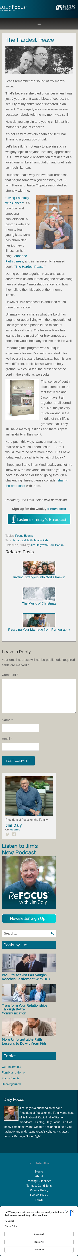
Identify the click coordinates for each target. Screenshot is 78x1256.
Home (39, 1171)
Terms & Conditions (39, 1185)
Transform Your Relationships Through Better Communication (24, 1009)
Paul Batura (14, 830)
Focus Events (24, 535)
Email (7, 738)
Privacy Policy (39, 1190)
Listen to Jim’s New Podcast (20, 849)
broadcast (19, 540)
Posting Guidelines (39, 1181)
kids (45, 540)
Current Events (11, 1066)
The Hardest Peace (29, 266)
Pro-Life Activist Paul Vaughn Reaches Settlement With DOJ (26, 977)
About (39, 1176)
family (38, 540)
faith (30, 540)
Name (7, 720)
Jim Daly (13, 11)
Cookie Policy (39, 1195)
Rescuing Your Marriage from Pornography (39, 629)
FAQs (39, 1199)
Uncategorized (11, 1084)
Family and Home (13, 1072)
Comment (10, 675)
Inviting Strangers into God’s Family (39, 577)
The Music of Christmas (39, 603)
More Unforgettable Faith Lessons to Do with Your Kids (24, 1041)
